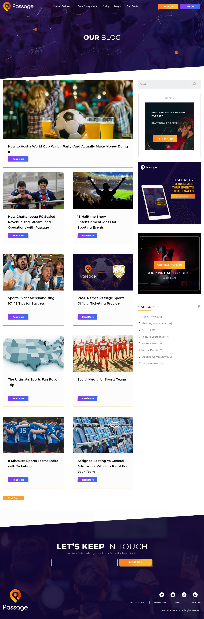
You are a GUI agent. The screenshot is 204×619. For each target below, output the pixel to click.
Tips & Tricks (152, 316)
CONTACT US (195, 602)
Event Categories (86, 6)
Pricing (105, 6)
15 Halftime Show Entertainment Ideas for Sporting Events (96, 222)
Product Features (61, 6)
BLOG (177, 602)
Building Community (157, 356)
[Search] (194, 84)
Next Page (13, 498)
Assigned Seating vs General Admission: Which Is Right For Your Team (102, 466)
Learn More (169, 277)
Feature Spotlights (155, 336)
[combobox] (163, 84)
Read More (18, 158)
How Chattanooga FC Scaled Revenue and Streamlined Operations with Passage (31, 222)
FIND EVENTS (160, 602)
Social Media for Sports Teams (102, 379)
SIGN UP (168, 6)
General (149, 330)
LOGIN (190, 6)
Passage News (153, 363)
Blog (116, 6)
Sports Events (152, 343)
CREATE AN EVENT (137, 602)
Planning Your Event (157, 323)
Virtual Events (152, 350)
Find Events (132, 6)
